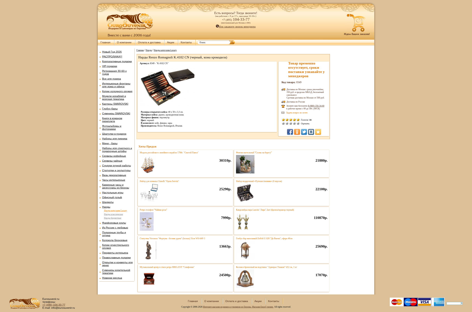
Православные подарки (116, 257)
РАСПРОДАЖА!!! (112, 56)
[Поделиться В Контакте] (311, 132)
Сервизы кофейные (114, 155)
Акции (170, 42)
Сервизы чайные (112, 160)
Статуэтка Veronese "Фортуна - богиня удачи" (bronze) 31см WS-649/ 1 (172, 238)
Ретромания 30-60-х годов (114, 72)
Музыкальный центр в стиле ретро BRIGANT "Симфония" (167, 267)
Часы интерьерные (113, 179)
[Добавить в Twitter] (304, 132)
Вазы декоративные (114, 175)
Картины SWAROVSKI (115, 103)
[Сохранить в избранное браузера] (318, 132)
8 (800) (316, 106)
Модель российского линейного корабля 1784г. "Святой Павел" (169, 152)
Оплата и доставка (149, 42)
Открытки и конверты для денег (117, 264)
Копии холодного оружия (117, 91)
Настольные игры (112, 192)
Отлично (298, 123)
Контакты (186, 42)
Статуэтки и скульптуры (116, 170)
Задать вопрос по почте (297, 112)
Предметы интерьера (115, 252)
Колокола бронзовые (114, 240)
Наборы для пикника (114, 138)
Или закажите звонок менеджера (237, 26)
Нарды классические (113, 214)
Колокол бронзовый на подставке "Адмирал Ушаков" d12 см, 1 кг (266, 267)
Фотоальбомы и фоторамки (111, 127)
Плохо (287, 123)
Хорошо (294, 123)
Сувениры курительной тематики (116, 272)
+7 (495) (53, 304)
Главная (105, 42)
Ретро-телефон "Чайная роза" (153, 210)
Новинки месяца (112, 277)
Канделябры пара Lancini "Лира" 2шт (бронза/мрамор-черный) (265, 210)
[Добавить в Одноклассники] (297, 132)
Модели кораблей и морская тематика (114, 97)
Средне (291, 123)
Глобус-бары (110, 108)
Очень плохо (283, 123)
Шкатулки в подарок (114, 133)
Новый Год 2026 (112, 51)
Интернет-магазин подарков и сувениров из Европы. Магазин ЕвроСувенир (238, 307)
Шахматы (108, 202)
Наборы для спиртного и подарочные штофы (117, 150)
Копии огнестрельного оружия (115, 246)
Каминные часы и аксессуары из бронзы (115, 186)
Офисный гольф (112, 197)
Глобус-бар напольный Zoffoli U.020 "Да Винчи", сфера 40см (264, 238)
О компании (124, 42)
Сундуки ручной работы (116, 165)
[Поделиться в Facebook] (290, 132)
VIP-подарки (109, 66)
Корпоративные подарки (117, 61)
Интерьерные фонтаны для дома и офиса (116, 85)
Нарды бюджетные (112, 218)
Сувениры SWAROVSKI (116, 113)
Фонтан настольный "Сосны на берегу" (254, 152)
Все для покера (111, 78)
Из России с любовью (115, 227)
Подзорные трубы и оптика (114, 234)
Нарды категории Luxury (115, 210)
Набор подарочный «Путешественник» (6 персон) (259, 181)
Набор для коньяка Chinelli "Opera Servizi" (159, 181)
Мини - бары (109, 143)
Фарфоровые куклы (114, 222)
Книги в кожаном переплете (112, 120)
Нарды (106, 206)
